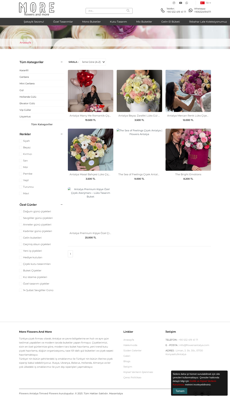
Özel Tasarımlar (63, 21)
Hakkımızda (130, 345)
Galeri (126, 355)
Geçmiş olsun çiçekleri (37, 244)
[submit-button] (128, 10)
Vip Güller (25, 109)
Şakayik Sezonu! (34, 21)
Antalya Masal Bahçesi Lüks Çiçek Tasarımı (96, 174)
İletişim (127, 366)
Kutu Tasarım (118, 21)
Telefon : (172, 339)
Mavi (26, 193)
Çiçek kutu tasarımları (37, 264)
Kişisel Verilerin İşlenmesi (138, 372)
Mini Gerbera (27, 83)
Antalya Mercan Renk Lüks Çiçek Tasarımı (193, 115)
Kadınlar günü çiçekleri (37, 231)
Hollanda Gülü (28, 96)
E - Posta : (172, 345)
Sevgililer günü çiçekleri (38, 218)
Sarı (25, 160)
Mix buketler (144, 21)
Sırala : (73, 61)
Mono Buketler (91, 21)
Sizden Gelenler (132, 350)
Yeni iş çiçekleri (32, 250)
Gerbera (24, 76)
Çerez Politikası (132, 377)
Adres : (171, 350)
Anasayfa (25, 42)
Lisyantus (25, 116)
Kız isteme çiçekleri (35, 277)
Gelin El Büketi (170, 21)
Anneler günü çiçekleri (37, 224)
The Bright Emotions (188, 174)
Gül (22, 90)
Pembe (27, 173)
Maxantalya (116, 393)
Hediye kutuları (32, 257)
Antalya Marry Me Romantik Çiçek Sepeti (95, 115)
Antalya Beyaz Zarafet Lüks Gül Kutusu (142, 115)
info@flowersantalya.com (194, 345)
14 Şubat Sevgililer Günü (38, 290)
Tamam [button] (180, 391)
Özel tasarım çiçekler (36, 283)
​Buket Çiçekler (32, 270)
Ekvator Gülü (27, 103)
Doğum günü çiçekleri (37, 211)
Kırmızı (27, 154)
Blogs (126, 361)
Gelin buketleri (32, 237)
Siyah (26, 140)
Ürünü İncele (91, 108)
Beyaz (27, 147)
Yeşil (26, 180)
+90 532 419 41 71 (188, 339)
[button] (212, 384)
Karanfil (24, 70)
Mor (25, 167)
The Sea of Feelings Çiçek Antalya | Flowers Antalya (150, 174)
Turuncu (28, 186)
